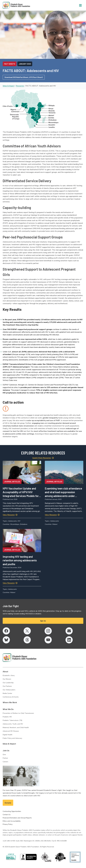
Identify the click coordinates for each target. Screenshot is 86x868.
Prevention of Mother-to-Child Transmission (18, 713)
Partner (5, 758)
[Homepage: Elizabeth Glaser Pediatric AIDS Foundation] (10, 5)
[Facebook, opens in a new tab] (6, 630)
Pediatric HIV (7, 717)
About (5, 671)
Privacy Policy (7, 824)
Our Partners (7, 686)
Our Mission (7, 679)
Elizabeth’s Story (9, 675)
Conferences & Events (11, 697)
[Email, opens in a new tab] (69, 630)
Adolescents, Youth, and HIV (13, 724)
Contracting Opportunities (12, 811)
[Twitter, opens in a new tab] (27, 630)
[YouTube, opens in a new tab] (48, 639)
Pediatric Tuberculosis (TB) (12, 720)
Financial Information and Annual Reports (17, 818)
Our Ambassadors (9, 690)
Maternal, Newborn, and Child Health (16, 727)
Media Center (7, 693)
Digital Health (7, 735)
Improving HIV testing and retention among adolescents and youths (20, 560)
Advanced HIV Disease (11, 731)
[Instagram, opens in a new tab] (48, 630)
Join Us (6, 750)
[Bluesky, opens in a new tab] (6, 639)
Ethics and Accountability (11, 821)
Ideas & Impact (8, 86)
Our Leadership (8, 683)
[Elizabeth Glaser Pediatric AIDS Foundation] (19, 657)
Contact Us (7, 815)
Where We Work (10, 702)
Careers (5, 762)
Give (4, 754)
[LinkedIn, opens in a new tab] (69, 639)
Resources (20, 86)
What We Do (8, 709)
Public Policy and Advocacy (12, 738)
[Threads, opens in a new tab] (27, 639)
